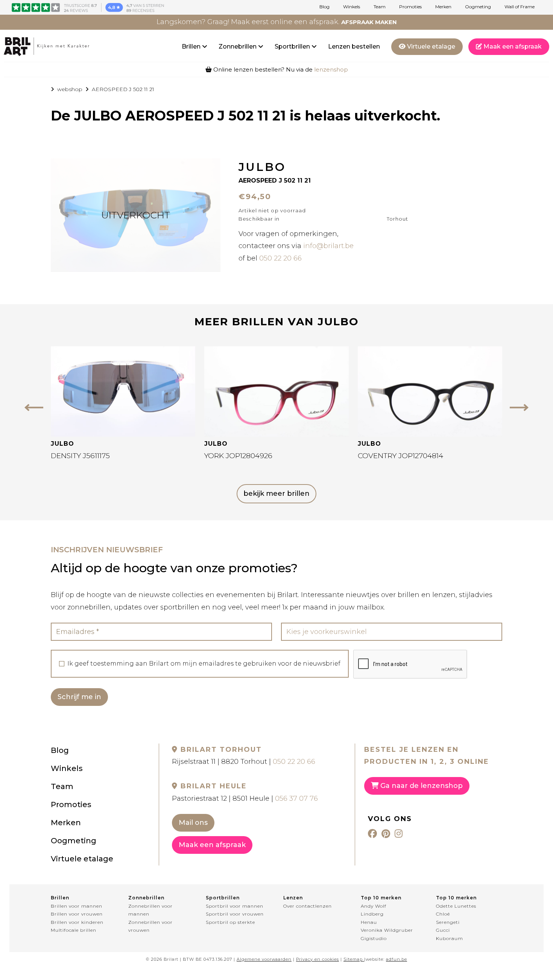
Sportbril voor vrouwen (235, 914)
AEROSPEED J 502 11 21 (123, 89)
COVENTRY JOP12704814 (400, 455)
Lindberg (372, 914)
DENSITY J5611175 (80, 455)
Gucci (443, 930)
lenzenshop (331, 69)
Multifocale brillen (73, 930)
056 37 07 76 (296, 798)
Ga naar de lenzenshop (420, 786)
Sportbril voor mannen (234, 906)
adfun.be (396, 959)
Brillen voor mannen (76, 906)
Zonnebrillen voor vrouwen (150, 926)
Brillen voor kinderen (77, 922)
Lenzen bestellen (354, 46)
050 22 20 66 (280, 258)
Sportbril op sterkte (230, 922)
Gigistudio (374, 938)
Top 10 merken (381, 898)
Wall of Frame (519, 7)
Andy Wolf (373, 906)
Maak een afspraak (512, 46)
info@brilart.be (328, 246)
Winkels (351, 7)
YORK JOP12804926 (238, 455)
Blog (324, 7)
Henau (369, 922)
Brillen (192, 46)
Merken (443, 7)
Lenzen (293, 898)
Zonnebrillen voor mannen (150, 910)
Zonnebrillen (238, 46)
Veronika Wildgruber (387, 930)
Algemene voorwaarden (264, 959)
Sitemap (353, 959)
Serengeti (448, 922)
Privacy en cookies (317, 959)
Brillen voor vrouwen (77, 914)
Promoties (410, 7)
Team (380, 7)
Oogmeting (478, 7)
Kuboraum (449, 938)
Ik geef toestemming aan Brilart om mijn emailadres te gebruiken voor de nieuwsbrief (203, 663)
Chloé (443, 914)
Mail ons (193, 822)
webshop (69, 89)
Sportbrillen (293, 46)
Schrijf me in (79, 697)
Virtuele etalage (430, 46)
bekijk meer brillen (276, 493)
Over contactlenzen (307, 906)
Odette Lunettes (456, 906)
